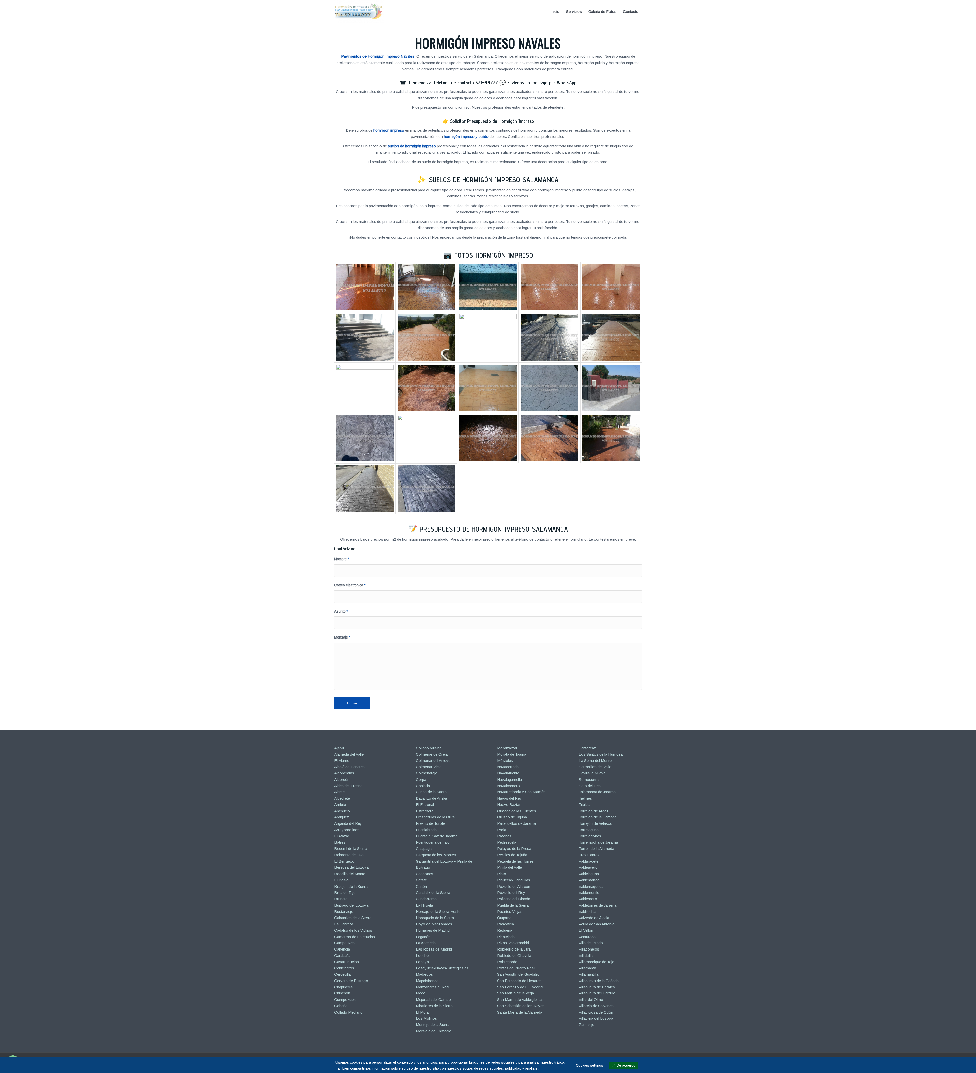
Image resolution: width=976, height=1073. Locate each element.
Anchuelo (342, 811)
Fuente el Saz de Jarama (437, 836)
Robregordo (507, 962)
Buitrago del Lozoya (351, 905)
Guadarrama (426, 899)
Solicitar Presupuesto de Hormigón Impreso (492, 121)
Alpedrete (342, 798)
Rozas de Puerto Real (516, 968)
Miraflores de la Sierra (434, 1006)
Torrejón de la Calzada (597, 817)
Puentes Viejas (509, 911)
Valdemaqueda (591, 886)
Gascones (424, 874)
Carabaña (342, 955)
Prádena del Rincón (513, 899)
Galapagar (424, 848)
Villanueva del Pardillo (597, 993)
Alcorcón (341, 779)
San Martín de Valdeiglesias (520, 999)
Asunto (341, 611)
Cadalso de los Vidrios (353, 930)
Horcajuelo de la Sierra (435, 917)
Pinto (501, 874)
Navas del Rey (509, 798)
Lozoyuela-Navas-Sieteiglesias (442, 968)
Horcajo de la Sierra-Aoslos (439, 911)
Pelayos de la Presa (514, 848)
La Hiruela (424, 905)
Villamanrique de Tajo (596, 962)
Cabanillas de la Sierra (352, 917)
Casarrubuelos (346, 962)
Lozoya (422, 962)
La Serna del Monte (595, 760)
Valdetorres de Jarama (597, 905)
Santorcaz (587, 748)
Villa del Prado (591, 943)
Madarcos (424, 974)
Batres (339, 842)
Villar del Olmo (591, 999)
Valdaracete (588, 861)
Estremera (424, 811)
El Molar (423, 1012)
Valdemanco (589, 880)
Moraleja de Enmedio (433, 1031)
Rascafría (505, 924)
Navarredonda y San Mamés (521, 792)
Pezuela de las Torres (515, 861)
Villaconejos (589, 949)
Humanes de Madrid (433, 930)
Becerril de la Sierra (350, 848)
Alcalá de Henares (349, 767)
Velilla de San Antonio (597, 924)
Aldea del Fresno (348, 786)
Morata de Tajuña (511, 754)
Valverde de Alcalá (594, 917)
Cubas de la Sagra (431, 792)
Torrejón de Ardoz (594, 811)
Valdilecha (587, 911)
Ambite (340, 804)
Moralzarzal (507, 748)
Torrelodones (590, 836)
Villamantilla (588, 974)
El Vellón (586, 930)
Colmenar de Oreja (432, 754)
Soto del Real (590, 786)
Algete (339, 792)
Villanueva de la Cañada (599, 980)
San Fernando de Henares (519, 980)
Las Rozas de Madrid (434, 949)
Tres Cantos (589, 855)
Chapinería (343, 987)
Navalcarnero (508, 786)
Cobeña (340, 1006)
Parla (501, 830)
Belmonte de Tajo (349, 855)
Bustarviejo (343, 911)
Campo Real (344, 943)
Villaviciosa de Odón (596, 1012)
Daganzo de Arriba (431, 798)
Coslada (423, 786)
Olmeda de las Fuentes (516, 811)
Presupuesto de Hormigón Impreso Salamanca (494, 529)
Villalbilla (586, 955)
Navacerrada (508, 767)
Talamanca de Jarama (597, 792)
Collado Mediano (348, 1012)
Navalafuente (508, 773)
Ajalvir (339, 748)
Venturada (587, 937)
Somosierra (589, 779)
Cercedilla (342, 974)
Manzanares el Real (432, 987)
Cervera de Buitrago (351, 980)
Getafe (421, 880)
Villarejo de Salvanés (596, 1006)
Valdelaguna (589, 874)
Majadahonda (427, 980)
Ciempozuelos (346, 999)
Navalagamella (509, 779)
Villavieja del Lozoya (596, 1018)
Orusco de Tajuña (512, 817)
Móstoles (505, 760)
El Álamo (341, 760)
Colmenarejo (426, 773)
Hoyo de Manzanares (434, 924)
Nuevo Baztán (509, 804)
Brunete (340, 899)
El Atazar (341, 836)
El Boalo (341, 880)
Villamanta (587, 968)
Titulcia (584, 804)
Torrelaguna (589, 830)
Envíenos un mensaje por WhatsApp (541, 83)
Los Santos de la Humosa (601, 754)
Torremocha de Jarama (598, 842)
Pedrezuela (506, 842)
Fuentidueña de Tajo (433, 842)
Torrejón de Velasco (595, 823)
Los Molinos (426, 1018)
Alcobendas (344, 773)
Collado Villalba (428, 748)
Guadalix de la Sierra (433, 892)
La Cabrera (343, 924)
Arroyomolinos (346, 830)
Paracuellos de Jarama (516, 823)
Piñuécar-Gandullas (513, 880)
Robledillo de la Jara (514, 949)
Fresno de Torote (430, 823)
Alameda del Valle (349, 754)
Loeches (423, 955)
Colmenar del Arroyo (433, 760)
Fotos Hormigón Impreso (493, 255)
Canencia (342, 949)
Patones (504, 836)
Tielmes (585, 798)
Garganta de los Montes (436, 855)
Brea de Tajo (345, 892)
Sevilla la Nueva (592, 773)
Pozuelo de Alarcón (513, 886)
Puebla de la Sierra (513, 905)
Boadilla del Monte (349, 874)
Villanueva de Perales (597, 987)
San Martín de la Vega (515, 993)
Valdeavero (588, 867)
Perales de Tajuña (512, 855)
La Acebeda (426, 943)
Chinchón (342, 993)
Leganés (423, 937)
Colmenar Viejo (429, 767)
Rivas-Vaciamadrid (513, 943)
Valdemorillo (589, 892)
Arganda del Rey (348, 823)
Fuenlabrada (426, 830)
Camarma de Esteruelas (354, 937)
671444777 (486, 83)
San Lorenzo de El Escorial (520, 987)
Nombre (341, 559)
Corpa (421, 779)
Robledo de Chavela (514, 955)
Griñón (421, 886)
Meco (420, 993)
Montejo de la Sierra (432, 1024)
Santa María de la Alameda (519, 1012)
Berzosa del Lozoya (351, 867)
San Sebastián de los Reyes (520, 1006)
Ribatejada (506, 937)
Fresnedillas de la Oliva (435, 817)
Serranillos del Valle (595, 767)
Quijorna (504, 917)
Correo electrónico (349, 585)
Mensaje (342, 637)
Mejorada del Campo (433, 999)
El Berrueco (344, 861)
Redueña (504, 930)
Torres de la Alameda (596, 848)
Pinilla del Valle (509, 867)
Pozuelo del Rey (511, 892)
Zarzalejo (586, 1024)
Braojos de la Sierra (351, 886)
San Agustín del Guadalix (518, 974)
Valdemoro (588, 899)
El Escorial (425, 804)
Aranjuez (341, 817)
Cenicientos (344, 968)
